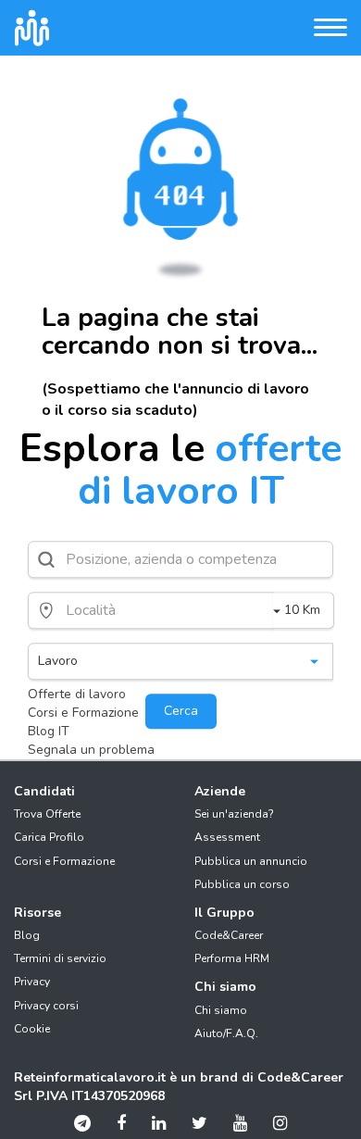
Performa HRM (231, 958)
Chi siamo (220, 1010)
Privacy (32, 981)
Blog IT (48, 731)
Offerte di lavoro (77, 694)
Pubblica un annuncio (250, 861)
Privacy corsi (46, 1005)
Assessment (227, 837)
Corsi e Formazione (83, 712)
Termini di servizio (60, 958)
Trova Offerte (47, 814)
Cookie (32, 1028)
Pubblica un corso (242, 884)
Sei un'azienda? (234, 814)
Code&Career (228, 935)
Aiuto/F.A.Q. (226, 1033)
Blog (27, 935)
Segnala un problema (91, 749)
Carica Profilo (49, 837)
